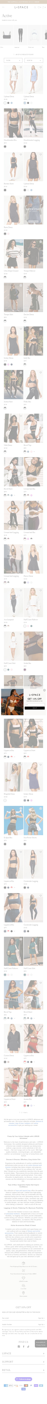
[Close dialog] (44, 690)
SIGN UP (35, 708)
